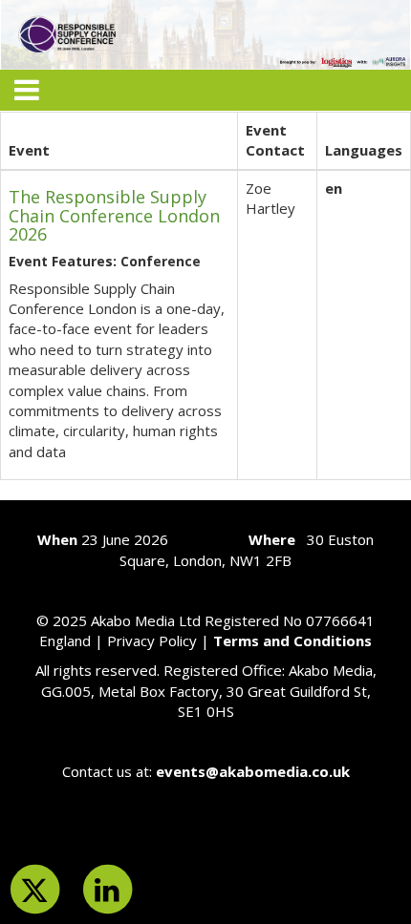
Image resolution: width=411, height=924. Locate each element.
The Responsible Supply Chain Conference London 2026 (114, 215)
